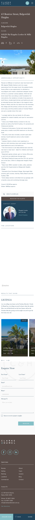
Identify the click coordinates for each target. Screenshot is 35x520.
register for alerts (17, 198)
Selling (3, 471)
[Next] (32, 62)
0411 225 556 (22, 212)
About (21, 468)
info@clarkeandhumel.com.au (10, 502)
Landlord (4, 476)
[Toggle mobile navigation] (32, 3)
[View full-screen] (33, 52)
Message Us (4, 398)
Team (20, 471)
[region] (17, 258)
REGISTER (26, 423)
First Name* (4, 374)
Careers (21, 474)
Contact (21, 479)
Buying (3, 468)
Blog (20, 476)
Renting (3, 474)
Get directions (5, 506)
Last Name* (22, 374)
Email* (3, 382)
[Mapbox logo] (5, 286)
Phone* (3, 390)
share (30, 517)
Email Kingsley (23, 215)
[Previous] (2, 62)
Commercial (5, 479)
